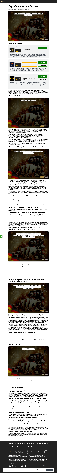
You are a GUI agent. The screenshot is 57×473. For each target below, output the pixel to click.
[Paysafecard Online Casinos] (3, 1)
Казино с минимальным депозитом (27, 443)
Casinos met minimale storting (42, 443)
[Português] (51, 16)
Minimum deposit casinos (28, 445)
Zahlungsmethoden (21, 9)
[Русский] (45, 16)
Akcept (49, 470)
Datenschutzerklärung (26, 446)
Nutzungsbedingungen (16, 446)
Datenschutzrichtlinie (7, 470)
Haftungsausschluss (35, 446)
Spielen (43, 48)
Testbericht (43, 51)
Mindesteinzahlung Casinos (12, 9)
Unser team (42, 446)
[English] (53, 16)
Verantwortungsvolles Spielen (40, 445)
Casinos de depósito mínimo (16, 445)
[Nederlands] (48, 16)
